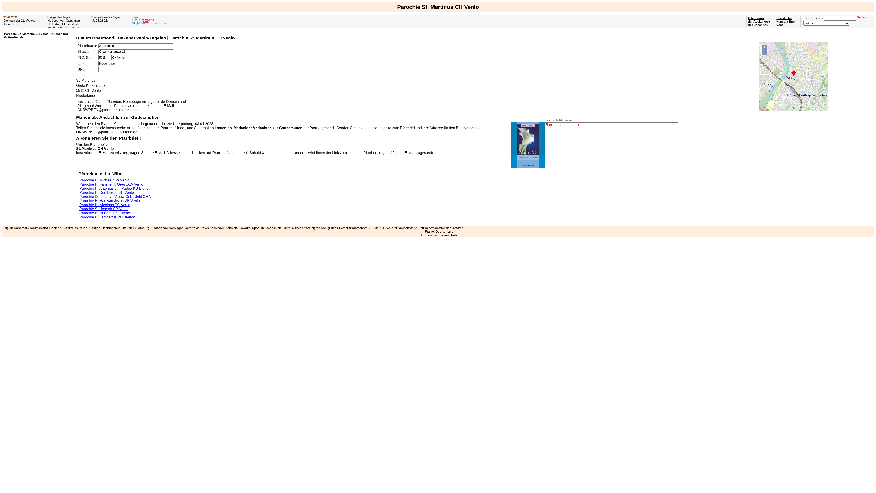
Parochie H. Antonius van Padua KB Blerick (114, 188)
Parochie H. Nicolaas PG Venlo (104, 205)
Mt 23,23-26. (99, 20)
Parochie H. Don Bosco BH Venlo (106, 192)
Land (81, 64)
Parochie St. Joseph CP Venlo (103, 209)
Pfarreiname (87, 46)
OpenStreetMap (800, 95)
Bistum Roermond (95, 38)
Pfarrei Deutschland (439, 231)
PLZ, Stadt (85, 58)
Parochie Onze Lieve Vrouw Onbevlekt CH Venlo (119, 197)
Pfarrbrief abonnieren (562, 125)
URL (81, 69)
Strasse (83, 52)
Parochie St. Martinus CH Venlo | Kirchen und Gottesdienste (36, 35)
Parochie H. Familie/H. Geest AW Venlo (111, 184)
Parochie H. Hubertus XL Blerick (105, 213)
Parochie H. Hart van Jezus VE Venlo (109, 201)
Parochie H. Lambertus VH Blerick (107, 217)
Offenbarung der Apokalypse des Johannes (759, 21)
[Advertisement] (37, 70)
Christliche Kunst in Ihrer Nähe (786, 21)
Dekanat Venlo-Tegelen (142, 38)
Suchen (862, 17)
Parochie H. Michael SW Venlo (104, 180)
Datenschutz (448, 235)
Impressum (429, 235)
